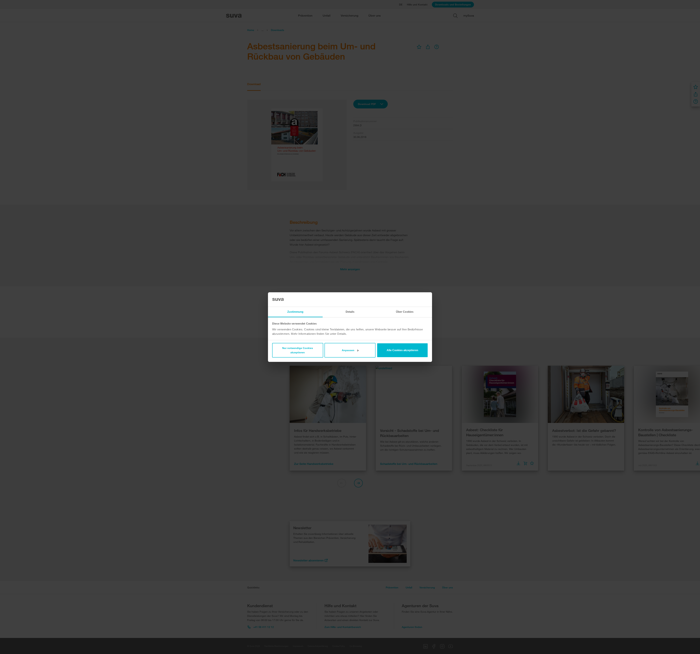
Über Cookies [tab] (404, 311)
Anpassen (348, 350)
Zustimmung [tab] (295, 311)
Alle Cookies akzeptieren (402, 350)
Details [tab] (350, 311)
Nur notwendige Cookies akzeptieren (297, 350)
